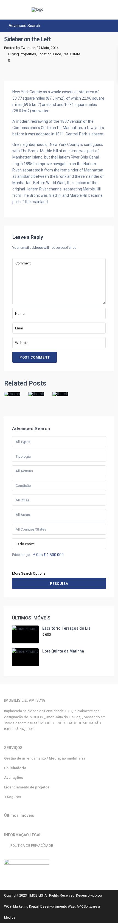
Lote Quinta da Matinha (63, 651)
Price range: (21, 554)
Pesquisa (59, 583)
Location (45, 54)
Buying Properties (22, 54)
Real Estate (71, 54)
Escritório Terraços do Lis (66, 628)
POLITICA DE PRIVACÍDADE (31, 845)
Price (57, 54)
